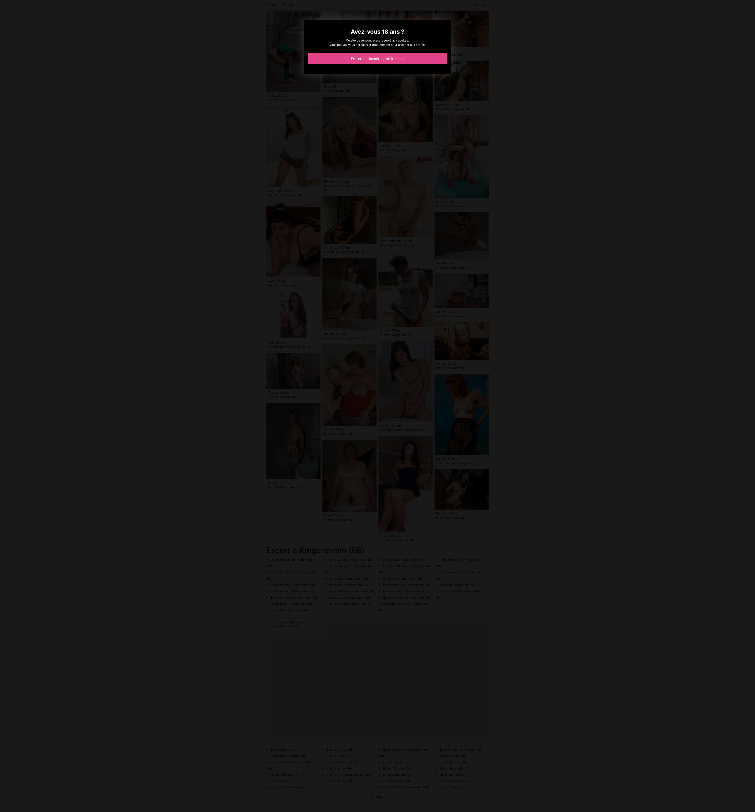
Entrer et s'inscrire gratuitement (377, 59)
